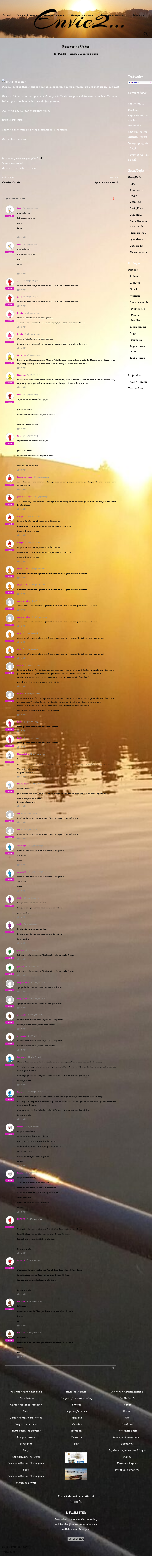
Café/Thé (135, 202)
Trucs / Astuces (137, 382)
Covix (127, 1404)
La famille (134, 375)
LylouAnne (136, 239)
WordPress (8, 1551)
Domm (20, 665)
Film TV (134, 289)
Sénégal (74, 53)
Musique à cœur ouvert (127, 1437)
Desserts (76, 1437)
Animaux (135, 276)
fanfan (20, 950)
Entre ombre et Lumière (26, 1430)
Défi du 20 (136, 246)
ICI (40, 158)
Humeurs (136, 340)
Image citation (26, 1437)
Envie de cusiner (76, 1391)
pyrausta (21, 1014)
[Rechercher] (146, 34)
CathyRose (136, 208)
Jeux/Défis (134, 177)
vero (19, 633)
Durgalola (136, 215)
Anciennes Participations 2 (126, 1391)
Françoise (22, 1057)
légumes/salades (76, 1411)
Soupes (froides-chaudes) (77, 1398)
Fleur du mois (138, 233)
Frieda (20, 1126)
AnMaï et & (127, 1398)
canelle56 (22, 845)
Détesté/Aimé (26, 1398)
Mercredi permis (26, 1482)
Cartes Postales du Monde (26, 1417)
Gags (133, 333)
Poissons (77, 1417)
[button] (36, 15)
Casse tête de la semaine (26, 1404)
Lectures (135, 283)
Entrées (76, 1404)
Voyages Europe (89, 53)
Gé (18, 813)
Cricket (127, 1411)
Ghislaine (127, 1424)
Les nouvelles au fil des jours (26, 1463)
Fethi (19, 721)
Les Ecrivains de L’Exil (26, 1456)
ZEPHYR (21, 1219)
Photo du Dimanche (127, 1469)
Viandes (77, 1424)
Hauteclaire (23, 754)
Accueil (7, 15)
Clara (26, 1411)
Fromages (77, 1430)
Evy (127, 1417)
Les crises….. (136, 103)
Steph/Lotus (23, 982)
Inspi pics (26, 1443)
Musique (135, 296)
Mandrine (127, 1443)
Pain (77, 1443)
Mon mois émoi (127, 1430)
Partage (133, 270)
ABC (132, 184)
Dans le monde (139, 302)
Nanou (127, 1456)
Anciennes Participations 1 (25, 1391)
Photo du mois (138, 252)
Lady (26, 1450)
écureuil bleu (23, 601)
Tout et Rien (137, 358)
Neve (5, 1546)
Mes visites (139, 15)
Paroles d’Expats (127, 1463)
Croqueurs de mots (26, 1424)
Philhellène (138, 309)
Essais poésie (138, 327)
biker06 (21, 1301)
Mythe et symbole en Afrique (127, 1450)
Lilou (26, 1469)
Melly (20, 898)
